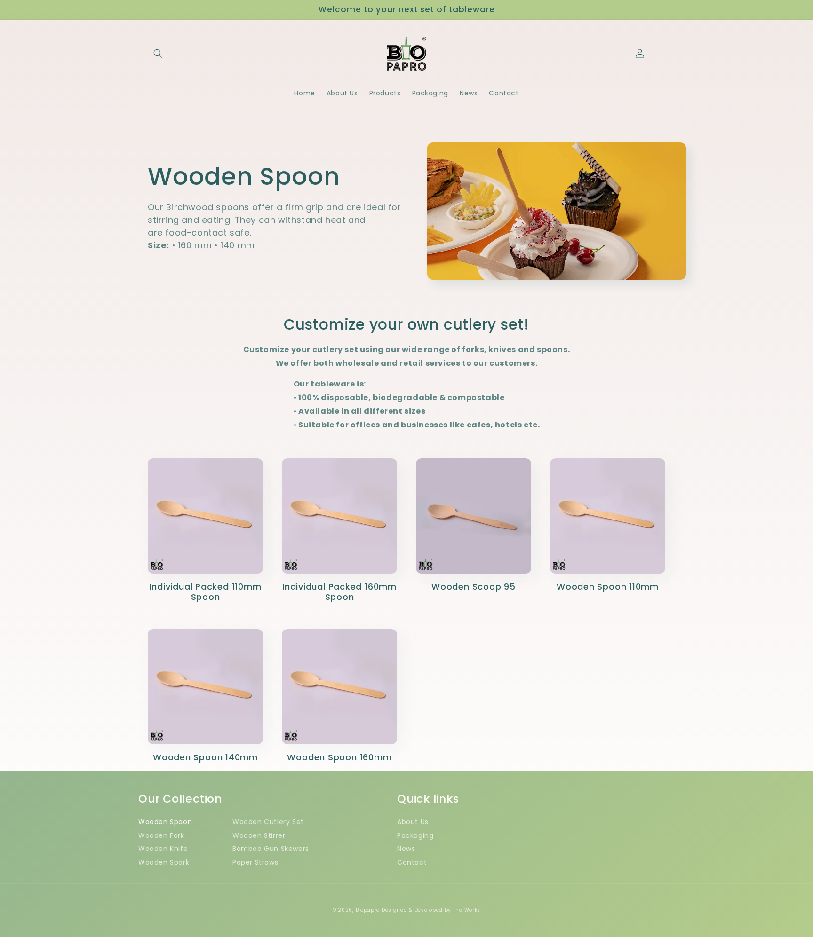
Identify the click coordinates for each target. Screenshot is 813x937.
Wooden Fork (161, 835)
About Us (413, 822)
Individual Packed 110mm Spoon (206, 592)
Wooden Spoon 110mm (608, 587)
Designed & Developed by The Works (431, 909)
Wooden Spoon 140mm (205, 757)
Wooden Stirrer (258, 835)
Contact (412, 862)
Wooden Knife (163, 848)
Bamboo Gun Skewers (270, 848)
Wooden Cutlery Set (268, 822)
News (406, 848)
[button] (158, 53)
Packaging (415, 835)
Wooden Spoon (165, 822)
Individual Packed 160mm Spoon (339, 592)
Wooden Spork (163, 862)
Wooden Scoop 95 (473, 587)
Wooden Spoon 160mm (339, 757)
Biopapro (368, 909)
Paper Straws (255, 862)
